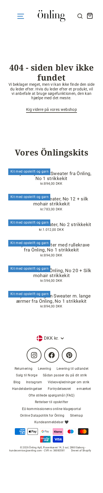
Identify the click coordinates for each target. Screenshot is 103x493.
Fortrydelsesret (59, 389)
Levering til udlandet (72, 369)
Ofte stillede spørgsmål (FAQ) (51, 395)
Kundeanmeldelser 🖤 (51, 422)
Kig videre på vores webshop (51, 109)
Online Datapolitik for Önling (42, 415)
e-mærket (84, 389)
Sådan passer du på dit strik (65, 375)
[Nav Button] (20, 16)
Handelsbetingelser (27, 389)
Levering (44, 369)
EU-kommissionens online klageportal (51, 409)
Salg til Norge (26, 375)
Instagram (34, 382)
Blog (16, 382)
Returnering (24, 369)
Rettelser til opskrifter (51, 402)
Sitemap (76, 415)
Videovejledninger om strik (69, 382)
